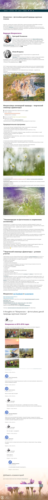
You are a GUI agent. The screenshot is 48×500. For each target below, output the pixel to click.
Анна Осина (5, 300)
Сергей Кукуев (21, 304)
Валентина (11, 438)
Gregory (7, 5)
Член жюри (14, 57)
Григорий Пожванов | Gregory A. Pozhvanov (25, 498)
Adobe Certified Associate (37, 39)
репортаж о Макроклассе (25, 305)
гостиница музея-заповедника (36, 179)
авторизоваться (25, 478)
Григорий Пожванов (7, 302)
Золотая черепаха (23, 58)
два (38, 299)
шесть (24, 302)
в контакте (29, 294)
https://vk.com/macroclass (8, 297)
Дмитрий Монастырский (30, 299)
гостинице (6, 276)
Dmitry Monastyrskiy (13, 377)
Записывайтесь (10, 455)
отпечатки (12, 10)
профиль (25, 10)
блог (16, 10)
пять (22, 302)
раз (36, 299)
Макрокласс (11, 27)
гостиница (25, 274)
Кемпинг (5, 280)
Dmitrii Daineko (12, 390)
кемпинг (28, 179)
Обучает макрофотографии (8, 45)
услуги (19, 10)
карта (26, 110)
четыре (19, 302)
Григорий (11, 320)
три (16, 302)
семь (27, 302)
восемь (30, 302)
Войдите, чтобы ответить (10, 372)
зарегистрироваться (19, 119)
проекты (5, 10)
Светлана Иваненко (8, 369)
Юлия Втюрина (6, 301)
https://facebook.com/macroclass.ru (10, 296)
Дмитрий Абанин (14, 304)
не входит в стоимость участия (19, 179)
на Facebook (18, 294)
